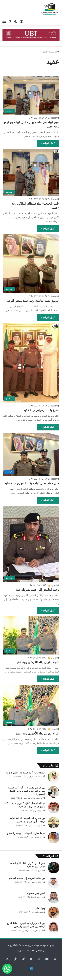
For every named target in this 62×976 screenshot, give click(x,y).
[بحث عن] (10, 21)
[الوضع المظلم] (15, 21)
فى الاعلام (40, 950)
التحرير (54, 585)
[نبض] (31, 969)
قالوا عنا (30, 950)
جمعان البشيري (37, 912)
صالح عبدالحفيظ (37, 897)
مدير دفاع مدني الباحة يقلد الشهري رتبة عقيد (31, 483)
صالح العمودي (38, 811)
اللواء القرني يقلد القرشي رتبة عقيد (37, 662)
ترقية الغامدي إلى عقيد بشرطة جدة (37, 589)
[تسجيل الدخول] (21, 21)
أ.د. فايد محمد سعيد (35, 826)
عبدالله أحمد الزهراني (35, 776)
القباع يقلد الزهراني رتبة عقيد (41, 410)
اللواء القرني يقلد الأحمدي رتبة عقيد (37, 733)
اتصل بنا (20, 950)
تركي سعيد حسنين (36, 837)
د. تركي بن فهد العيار (35, 882)
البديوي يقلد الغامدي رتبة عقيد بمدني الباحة (33, 300)
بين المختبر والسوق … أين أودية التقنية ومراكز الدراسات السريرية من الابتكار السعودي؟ (26, 790)
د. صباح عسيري (37, 871)
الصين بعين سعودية (36, 893)
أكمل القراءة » (48, 143)
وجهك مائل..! (38, 908)
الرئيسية (53, 51)
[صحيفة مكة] (50, 9)
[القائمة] (4, 21)
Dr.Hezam (52, 118)
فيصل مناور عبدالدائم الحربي (32, 931)
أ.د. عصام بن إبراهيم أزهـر (33, 798)
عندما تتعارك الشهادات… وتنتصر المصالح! (25, 833)
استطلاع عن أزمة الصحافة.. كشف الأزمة (25, 772)
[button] (7, 969)
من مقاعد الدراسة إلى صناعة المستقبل (26, 878)
